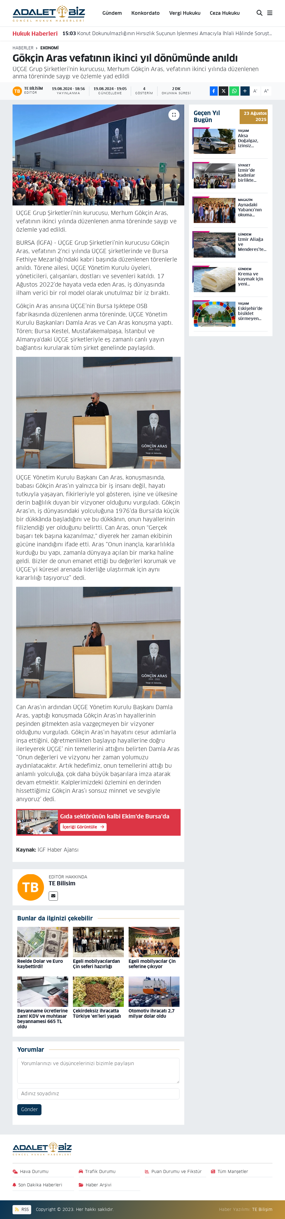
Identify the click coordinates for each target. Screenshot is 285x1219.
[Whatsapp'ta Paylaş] (234, 91)
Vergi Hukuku (184, 13)
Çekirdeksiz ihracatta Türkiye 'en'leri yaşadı (97, 1013)
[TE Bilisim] (30, 887)
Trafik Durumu (100, 1171)
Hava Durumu (34, 1171)
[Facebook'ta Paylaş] (214, 91)
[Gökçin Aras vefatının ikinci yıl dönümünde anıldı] (98, 155)
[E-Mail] (53, 896)
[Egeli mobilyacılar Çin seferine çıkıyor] (154, 942)
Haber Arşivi (99, 1185)
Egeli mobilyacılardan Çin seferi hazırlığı (96, 964)
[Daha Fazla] (245, 91)
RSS (24, 1209)
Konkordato (145, 13)
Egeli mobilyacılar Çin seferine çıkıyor (152, 964)
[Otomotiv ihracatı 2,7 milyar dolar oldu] (154, 991)
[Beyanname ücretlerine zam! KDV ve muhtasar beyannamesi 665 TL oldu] (42, 991)
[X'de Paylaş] (223, 91)
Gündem (112, 13)
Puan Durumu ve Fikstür (176, 1171)
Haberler (23, 47)
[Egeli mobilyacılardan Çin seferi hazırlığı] (98, 942)
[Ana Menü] (267, 13)
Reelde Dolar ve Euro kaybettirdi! (40, 964)
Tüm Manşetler (233, 1171)
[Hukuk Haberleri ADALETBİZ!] (49, 13)
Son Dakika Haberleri (40, 1185)
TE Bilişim (262, 1209)
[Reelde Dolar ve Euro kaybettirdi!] (42, 942)
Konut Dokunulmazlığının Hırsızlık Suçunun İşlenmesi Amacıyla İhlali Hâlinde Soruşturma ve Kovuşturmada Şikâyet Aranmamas (167, 33)
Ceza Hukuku (225, 13)
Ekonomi (49, 47)
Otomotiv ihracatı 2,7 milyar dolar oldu (152, 1013)
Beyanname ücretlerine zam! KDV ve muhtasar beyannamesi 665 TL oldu (42, 1019)
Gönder (29, 1109)
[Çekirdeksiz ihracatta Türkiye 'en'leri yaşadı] (98, 991)
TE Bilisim (62, 883)
